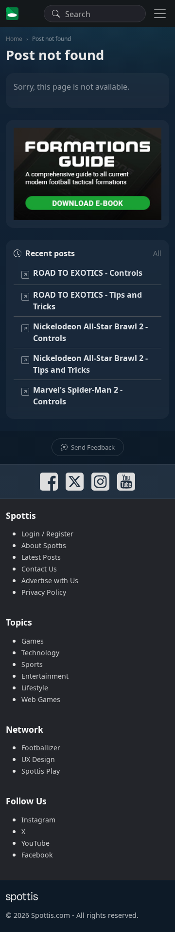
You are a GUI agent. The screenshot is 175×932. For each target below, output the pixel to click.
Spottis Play (40, 771)
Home (14, 39)
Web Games (40, 699)
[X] (75, 482)
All (157, 253)
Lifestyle (34, 687)
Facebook (37, 854)
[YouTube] (126, 482)
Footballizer (40, 747)
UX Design (38, 759)
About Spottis (43, 545)
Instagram (38, 819)
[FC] (87, 174)
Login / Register (47, 533)
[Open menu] (160, 13)
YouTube (35, 843)
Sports (32, 664)
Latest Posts (41, 557)
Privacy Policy (43, 592)
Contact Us (39, 568)
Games (32, 641)
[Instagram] (100, 482)
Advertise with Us (49, 580)
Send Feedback (92, 447)
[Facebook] (49, 482)
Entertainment (45, 676)
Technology (40, 652)
